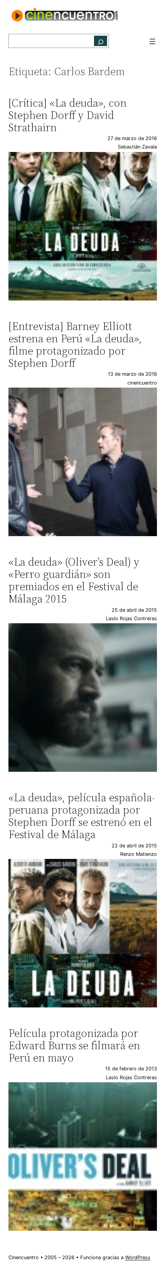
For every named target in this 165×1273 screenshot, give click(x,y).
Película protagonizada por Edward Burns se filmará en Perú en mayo (74, 1045)
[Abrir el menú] (152, 41)
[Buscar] (100, 41)
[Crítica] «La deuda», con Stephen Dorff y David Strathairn (67, 115)
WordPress (137, 1257)
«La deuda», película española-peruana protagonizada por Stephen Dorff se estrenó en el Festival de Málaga (81, 816)
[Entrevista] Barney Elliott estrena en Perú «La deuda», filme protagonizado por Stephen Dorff (75, 345)
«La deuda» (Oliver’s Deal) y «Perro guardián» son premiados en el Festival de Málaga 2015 (73, 580)
